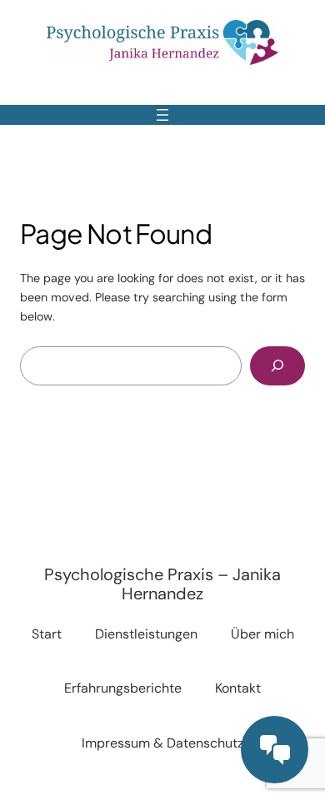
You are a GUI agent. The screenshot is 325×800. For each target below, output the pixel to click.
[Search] (277, 365)
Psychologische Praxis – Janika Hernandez (162, 584)
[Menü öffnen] (162, 115)
